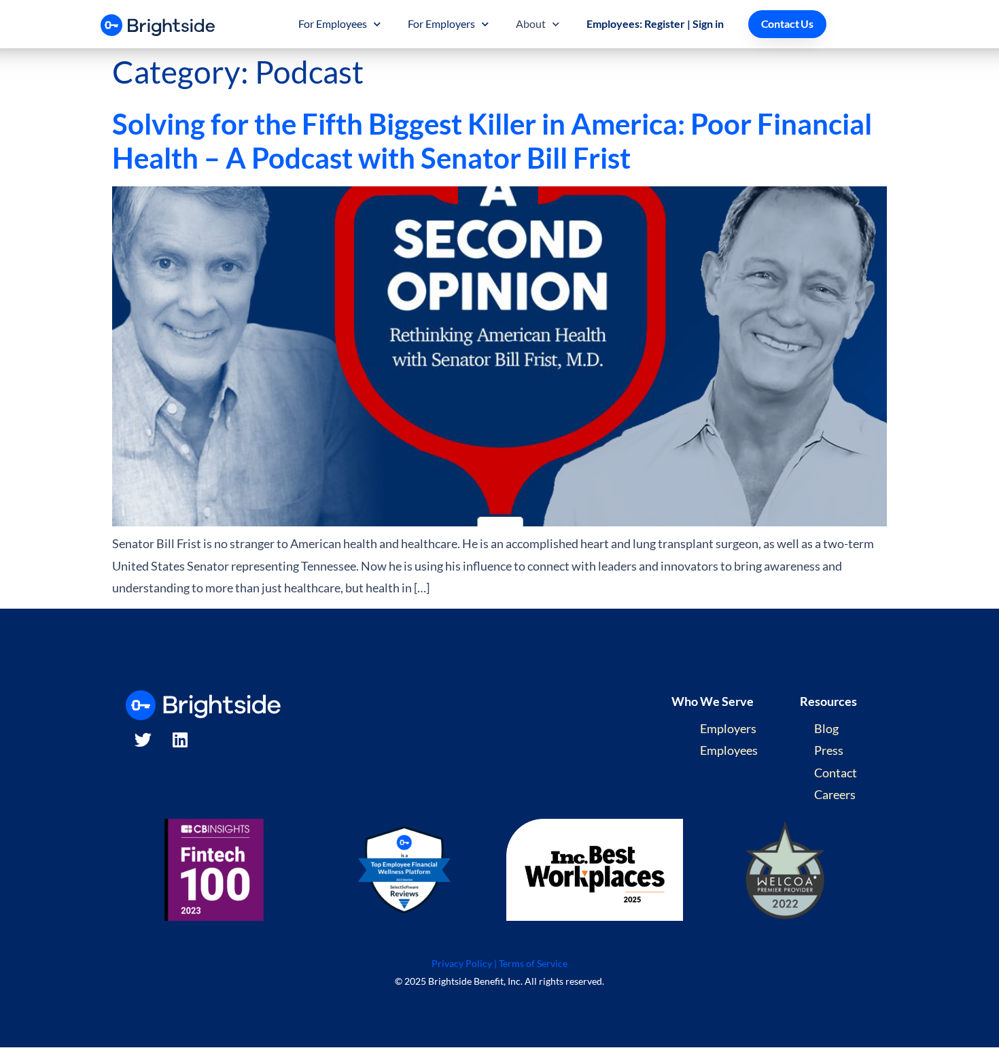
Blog (826, 728)
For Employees (332, 23)
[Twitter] (143, 740)
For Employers (441, 23)
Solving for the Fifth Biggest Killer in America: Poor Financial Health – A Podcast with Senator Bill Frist (492, 141)
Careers (835, 794)
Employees (729, 750)
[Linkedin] (180, 740)
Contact (835, 772)
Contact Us (787, 23)
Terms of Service (533, 963)
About (531, 23)
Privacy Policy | (464, 963)
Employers (728, 728)
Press (828, 750)
